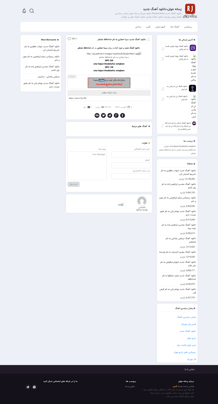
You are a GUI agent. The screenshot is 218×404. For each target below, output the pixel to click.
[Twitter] (103, 115)
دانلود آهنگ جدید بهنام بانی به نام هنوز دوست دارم (178, 213)
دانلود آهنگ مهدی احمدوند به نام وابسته (177, 252)
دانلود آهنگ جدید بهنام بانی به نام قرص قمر (177, 290)
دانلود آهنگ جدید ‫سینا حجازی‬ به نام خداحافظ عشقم (122, 39)
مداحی (138, 27)
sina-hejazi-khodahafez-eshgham (182, 146)
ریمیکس (188, 27)
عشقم (193, 153)
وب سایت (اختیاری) (141, 170)
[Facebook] (122, 115)
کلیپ (148, 27)
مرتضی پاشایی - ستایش (49, 76)
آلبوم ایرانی (160, 27)
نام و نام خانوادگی (142, 149)
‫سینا (187, 149)
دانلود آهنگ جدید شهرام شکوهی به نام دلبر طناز (178, 263)
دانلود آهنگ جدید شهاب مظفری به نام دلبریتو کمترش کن (178, 172)
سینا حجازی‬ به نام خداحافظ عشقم (172, 149)
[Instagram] (34, 387)
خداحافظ (192, 149)
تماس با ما (189, 369)
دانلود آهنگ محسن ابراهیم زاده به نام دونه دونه (179, 226)
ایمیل (147, 160)
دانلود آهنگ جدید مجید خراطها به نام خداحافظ (179, 277)
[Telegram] (109, 115)
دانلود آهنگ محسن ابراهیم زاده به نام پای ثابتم (179, 185)
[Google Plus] (116, 115)
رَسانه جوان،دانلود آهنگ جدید (162, 9)
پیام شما (102, 149)
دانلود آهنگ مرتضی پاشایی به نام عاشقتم (181, 240)
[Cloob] (97, 115)
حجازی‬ (166, 146)
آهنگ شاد (174, 27)
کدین (175, 386)
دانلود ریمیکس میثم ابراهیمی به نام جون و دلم (177, 199)
